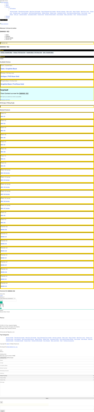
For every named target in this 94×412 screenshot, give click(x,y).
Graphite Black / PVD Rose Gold (34, 52)
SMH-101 (3, 116)
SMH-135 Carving (5, 201)
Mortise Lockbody (61, 11)
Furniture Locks (16, 13)
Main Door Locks (85, 11)
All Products (13, 8)
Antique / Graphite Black (6, 52)
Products (8, 36)
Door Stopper (60, 14)
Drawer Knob (41, 14)
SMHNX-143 (4, 286)
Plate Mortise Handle (23, 11)
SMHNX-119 (4, 243)
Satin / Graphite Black (48, 52)
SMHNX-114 (4, 236)
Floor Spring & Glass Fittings (73, 13)
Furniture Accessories (82, 14)
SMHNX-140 (4, 272)
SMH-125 (3, 166)
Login (1, 295)
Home (7, 34)
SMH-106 (3, 137)
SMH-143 (3, 222)
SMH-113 (3, 158)
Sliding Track (53, 13)
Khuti (74, 14)
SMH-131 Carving (5, 180)
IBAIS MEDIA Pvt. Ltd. (12, 347)
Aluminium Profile (61, 13)
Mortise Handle (13, 11)
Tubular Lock (89, 337)
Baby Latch (69, 11)
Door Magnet (24, 13)
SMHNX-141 (4, 279)
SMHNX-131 (4, 257)
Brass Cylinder (76, 11)
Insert (2, 411)
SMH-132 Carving (5, 187)
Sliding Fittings (45, 13)
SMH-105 (3, 130)
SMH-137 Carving (5, 208)
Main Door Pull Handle (35, 11)
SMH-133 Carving (5, 194)
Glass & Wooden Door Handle (48, 11)
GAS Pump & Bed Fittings (35, 13)
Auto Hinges (84, 339)
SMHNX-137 (4, 265)
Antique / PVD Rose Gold (19, 52)
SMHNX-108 (4, 229)
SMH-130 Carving (5, 173)
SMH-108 (3, 151)
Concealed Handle (32, 14)
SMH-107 (3, 144)
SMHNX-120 (4, 250)
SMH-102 (3, 123)
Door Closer (84, 13)
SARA (7, 343)
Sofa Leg (16, 14)
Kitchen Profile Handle (50, 14)
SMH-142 (3, 215)
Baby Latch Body (68, 14)
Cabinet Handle (23, 14)
